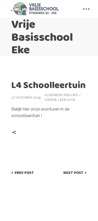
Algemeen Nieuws (61, 95)
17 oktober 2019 (26, 97)
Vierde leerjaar (59, 100)
